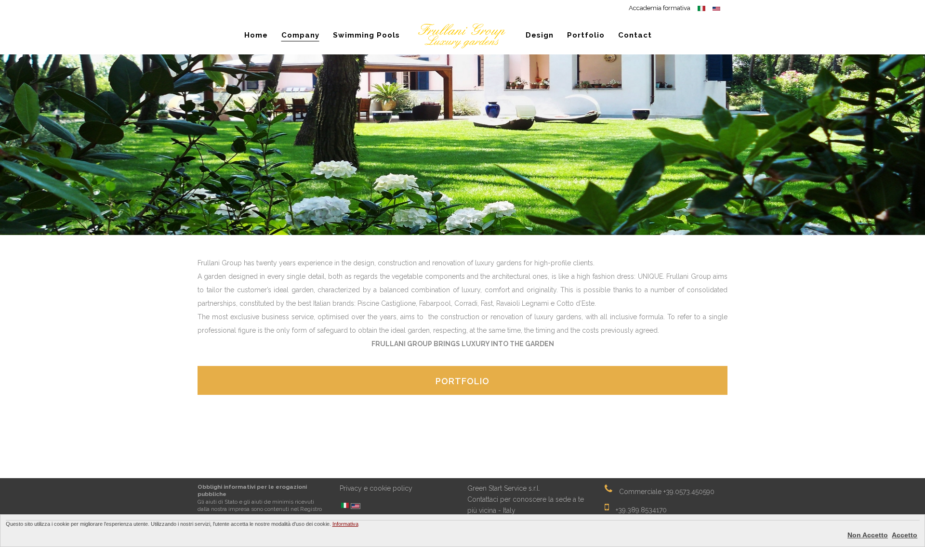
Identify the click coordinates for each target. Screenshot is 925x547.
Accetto (904, 535)
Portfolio (462, 381)
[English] (355, 506)
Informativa (345, 524)
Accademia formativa (659, 8)
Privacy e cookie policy (376, 488)
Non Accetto (867, 535)
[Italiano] (345, 506)
